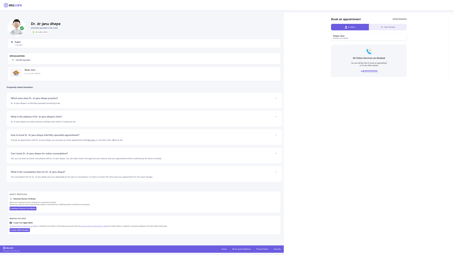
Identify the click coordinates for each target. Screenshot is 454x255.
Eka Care (91, 140)
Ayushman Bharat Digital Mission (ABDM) (95, 226)
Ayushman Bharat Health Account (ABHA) (24, 226)
